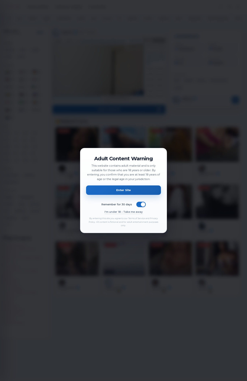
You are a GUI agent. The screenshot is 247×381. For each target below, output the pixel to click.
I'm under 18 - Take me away (124, 211)
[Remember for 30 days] (141, 204)
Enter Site (123, 190)
